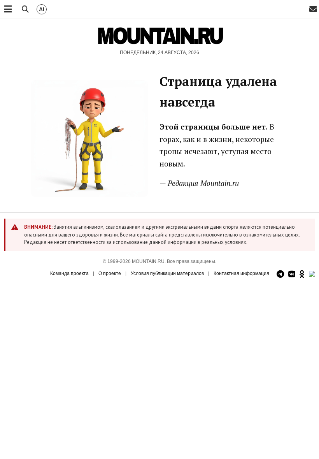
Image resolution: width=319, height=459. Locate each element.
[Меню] (8, 9)
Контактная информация (241, 273)
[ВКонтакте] (291, 274)
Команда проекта (69, 273)
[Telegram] (280, 274)
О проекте (109, 273)
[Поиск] (25, 9)
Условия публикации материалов (167, 273)
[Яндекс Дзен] (312, 274)
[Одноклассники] (302, 274)
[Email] (313, 9)
